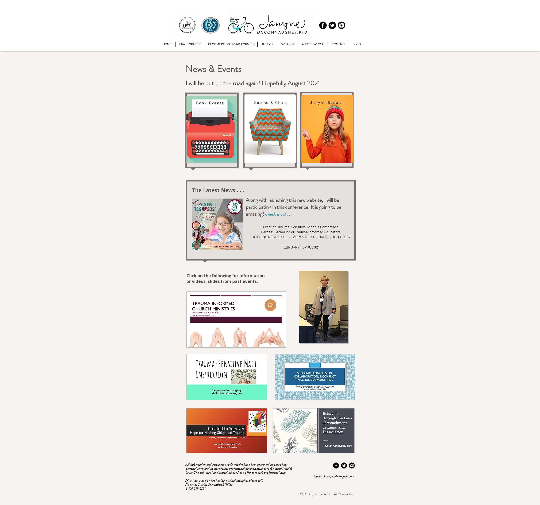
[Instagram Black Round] (341, 25)
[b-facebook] (323, 25)
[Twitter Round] (332, 25)
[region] (212, 132)
